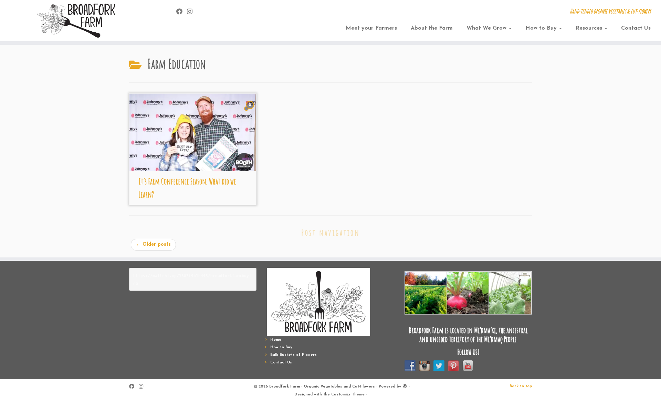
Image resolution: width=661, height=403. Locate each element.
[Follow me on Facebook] (181, 12)
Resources (590, 28)
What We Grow (487, 28)
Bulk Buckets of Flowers (293, 355)
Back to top (521, 386)
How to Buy (541, 28)
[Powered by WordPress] (404, 385)
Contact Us (636, 28)
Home (275, 340)
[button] (426, 293)
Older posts (153, 244)
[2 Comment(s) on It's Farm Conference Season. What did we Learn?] (250, 111)
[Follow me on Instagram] (192, 12)
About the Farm (432, 28)
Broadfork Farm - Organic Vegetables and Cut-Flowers (322, 387)
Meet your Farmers (371, 28)
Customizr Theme (348, 394)
